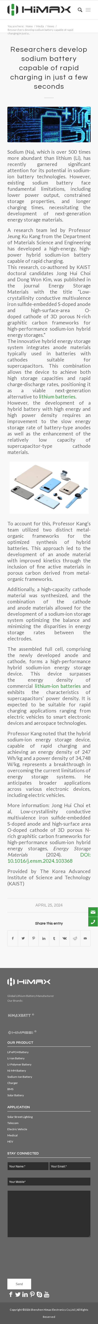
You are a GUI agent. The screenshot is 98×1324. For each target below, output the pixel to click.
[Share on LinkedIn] (44, 938)
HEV (10, 1141)
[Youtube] (46, 1294)
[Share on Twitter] (23, 938)
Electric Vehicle (17, 1129)
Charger (12, 1083)
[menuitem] (77, 9)
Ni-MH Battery (16, 1070)
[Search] (77, 9)
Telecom (13, 1123)
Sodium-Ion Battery (19, 1077)
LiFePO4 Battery (18, 1052)
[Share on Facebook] (13, 938)
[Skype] (39, 1294)
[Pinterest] (32, 1294)
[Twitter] (18, 1294)
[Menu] (88, 9)
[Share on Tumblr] (54, 938)
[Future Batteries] (49, 124)
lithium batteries (57, 396)
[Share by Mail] (85, 938)
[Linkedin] (25, 1294)
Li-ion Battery (15, 1058)
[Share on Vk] (64, 938)
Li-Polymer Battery (19, 1064)
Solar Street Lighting (20, 1117)
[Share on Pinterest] (34, 938)
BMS (10, 1089)
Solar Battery (15, 1095)
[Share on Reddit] (75, 938)
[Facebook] (11, 1294)
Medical (12, 1135)
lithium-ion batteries (58, 686)
